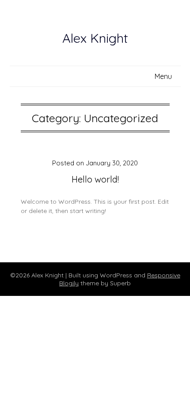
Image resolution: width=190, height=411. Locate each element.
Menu (163, 76)
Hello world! (95, 179)
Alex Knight (95, 38)
